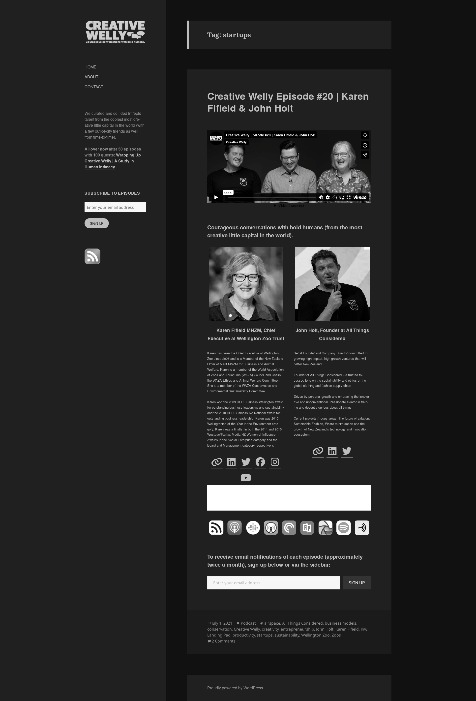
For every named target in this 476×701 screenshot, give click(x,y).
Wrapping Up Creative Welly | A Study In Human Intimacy (113, 161)
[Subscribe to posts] (92, 256)
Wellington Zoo (315, 635)
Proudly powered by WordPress (235, 688)
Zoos (336, 635)
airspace (272, 623)
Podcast (248, 623)
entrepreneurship (297, 629)
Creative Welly (247, 629)
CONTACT (94, 87)
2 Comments (224, 641)
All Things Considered (302, 623)
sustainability (287, 635)
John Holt (324, 629)
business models (340, 623)
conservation (219, 629)
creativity (270, 629)
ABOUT (91, 77)
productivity (244, 635)
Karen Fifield (347, 629)
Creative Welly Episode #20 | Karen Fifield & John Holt (288, 102)
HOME (90, 67)
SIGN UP (96, 223)
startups (265, 635)
